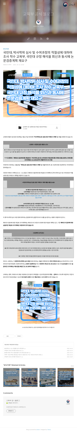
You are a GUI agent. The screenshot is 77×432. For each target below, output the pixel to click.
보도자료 (6, 49)
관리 (48, 39)
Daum (38, 429)
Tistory (49, 429)
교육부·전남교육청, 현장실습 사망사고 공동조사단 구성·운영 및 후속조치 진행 (22, 354)
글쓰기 (29, 39)
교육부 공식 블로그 (38, 14)
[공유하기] (10, 336)
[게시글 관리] (12, 336)
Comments (8, 393)
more (72, 366)
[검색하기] (73, 4)
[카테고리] (4, 4)
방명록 (35, 39)
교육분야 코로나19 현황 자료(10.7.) (12, 357)
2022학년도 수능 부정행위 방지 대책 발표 (14, 348)
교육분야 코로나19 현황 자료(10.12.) (13, 350)
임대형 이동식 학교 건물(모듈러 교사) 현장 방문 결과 (16, 352)
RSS (41, 39)
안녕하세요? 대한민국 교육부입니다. (16, 407)
